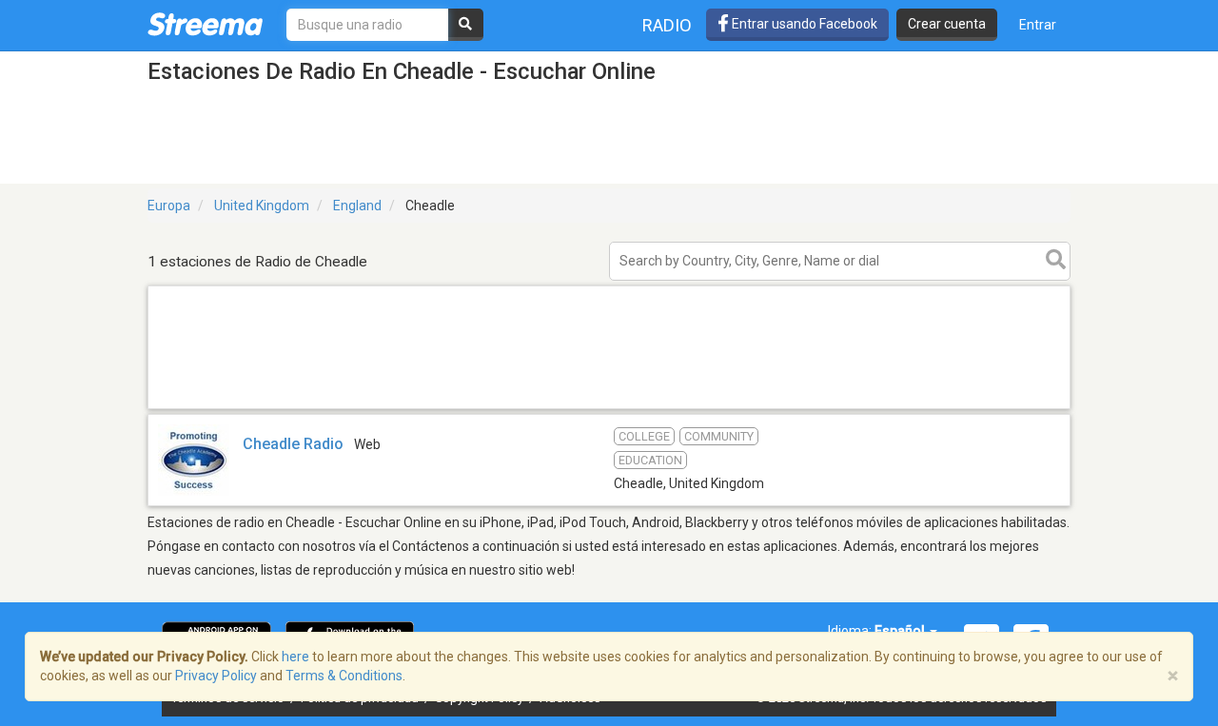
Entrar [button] (1037, 24)
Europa (168, 205)
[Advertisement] (609, 408)
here (295, 656)
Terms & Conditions (344, 675)
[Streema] (205, 23)
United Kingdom (261, 205)
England (357, 205)
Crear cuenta (947, 23)
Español (901, 630)
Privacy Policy (216, 675)
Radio (667, 25)
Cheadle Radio (293, 444)
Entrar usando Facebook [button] (803, 23)
